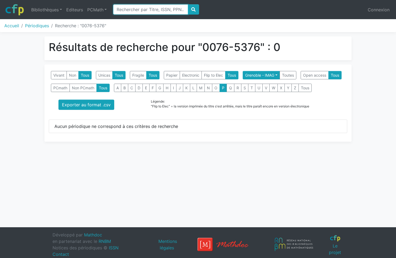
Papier (172, 75)
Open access (314, 75)
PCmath (60, 88)
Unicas (104, 75)
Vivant (58, 75)
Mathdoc (93, 234)
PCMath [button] (95, 9)
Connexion (379, 9)
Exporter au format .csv (86, 104)
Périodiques (37, 25)
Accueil (11, 25)
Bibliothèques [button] (45, 9)
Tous (85, 75)
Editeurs (74, 9)
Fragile (138, 75)
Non (72, 75)
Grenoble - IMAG (259, 75)
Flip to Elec (213, 75)
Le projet (335, 249)
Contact (61, 254)
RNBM (105, 241)
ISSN (114, 247)
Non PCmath (83, 88)
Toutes (288, 75)
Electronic (190, 75)
